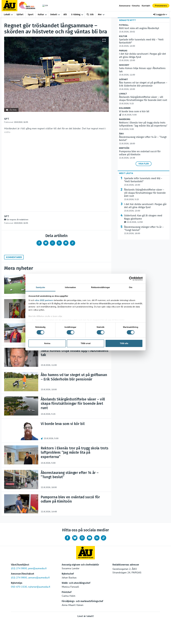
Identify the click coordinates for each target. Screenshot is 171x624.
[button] (160, 14)
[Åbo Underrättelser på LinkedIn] (97, 538)
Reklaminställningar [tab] (100, 287)
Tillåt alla (124, 343)
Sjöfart (19, 14)
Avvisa (47, 343)
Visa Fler (143, 163)
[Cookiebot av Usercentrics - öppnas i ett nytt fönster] (131, 279)
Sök (92, 14)
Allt (65, 14)
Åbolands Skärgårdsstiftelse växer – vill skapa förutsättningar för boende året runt (143, 100)
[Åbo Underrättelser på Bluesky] (74, 538)
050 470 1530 (19, 586)
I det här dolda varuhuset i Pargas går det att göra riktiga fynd (145, 207)
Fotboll (124, 25)
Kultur (41, 14)
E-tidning (75, 14)
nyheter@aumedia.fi (39, 586)
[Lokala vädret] (44, 5)
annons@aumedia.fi (39, 577)
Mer (100, 14)
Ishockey (124, 65)
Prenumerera (161, 5)
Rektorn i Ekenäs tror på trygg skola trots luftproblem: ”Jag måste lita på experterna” (143, 126)
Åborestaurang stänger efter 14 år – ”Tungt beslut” (144, 230)
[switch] (70, 332)
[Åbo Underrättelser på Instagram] (82, 538)
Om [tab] (130, 287)
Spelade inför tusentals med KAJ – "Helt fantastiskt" (143, 181)
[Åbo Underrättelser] (85, 552)
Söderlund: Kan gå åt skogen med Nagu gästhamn (143, 218)
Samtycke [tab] (40, 287)
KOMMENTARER (14, 257)
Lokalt (7, 14)
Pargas (123, 50)
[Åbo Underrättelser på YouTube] (89, 538)
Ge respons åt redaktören (17, 219)
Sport (30, 14)
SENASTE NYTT (127, 20)
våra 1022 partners (44, 300)
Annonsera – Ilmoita (129, 5)
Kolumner (124, 108)
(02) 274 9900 (19, 568)
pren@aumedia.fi (37, 568)
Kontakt (146, 5)
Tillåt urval (85, 343)
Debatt (53, 14)
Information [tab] (70, 287)
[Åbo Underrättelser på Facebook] (67, 538)
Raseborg (124, 119)
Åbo (121, 134)
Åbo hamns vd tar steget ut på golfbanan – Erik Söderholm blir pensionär (143, 86)
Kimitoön (124, 148)
